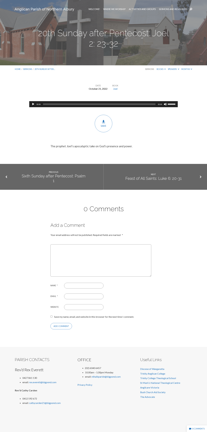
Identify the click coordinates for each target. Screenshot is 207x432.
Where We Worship (114, 9)
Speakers (172, 69)
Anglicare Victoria (149, 387)
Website (54, 307)
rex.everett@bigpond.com (42, 382)
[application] (103, 104)
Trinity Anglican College (152, 373)
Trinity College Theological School (158, 378)
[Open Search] (191, 9)
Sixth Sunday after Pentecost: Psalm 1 (53, 178)
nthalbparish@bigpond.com (106, 376)
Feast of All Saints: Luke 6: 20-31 (153, 178)
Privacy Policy (84, 384)
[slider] (172, 104)
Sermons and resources (173, 9)
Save (103, 125)
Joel (115, 88)
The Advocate (147, 396)
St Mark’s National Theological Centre (160, 382)
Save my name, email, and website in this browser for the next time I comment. (94, 316)
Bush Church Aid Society (152, 392)
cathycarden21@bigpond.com (45, 402)
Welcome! (94, 9)
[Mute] (165, 104)
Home (18, 69)
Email (54, 296)
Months (185, 69)
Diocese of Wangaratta (152, 368)
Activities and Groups (142, 9)
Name (54, 285)
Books (160, 69)
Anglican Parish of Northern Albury (44, 9)
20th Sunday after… (45, 69)
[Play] (33, 104)
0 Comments (198, 428)
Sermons (27, 69)
